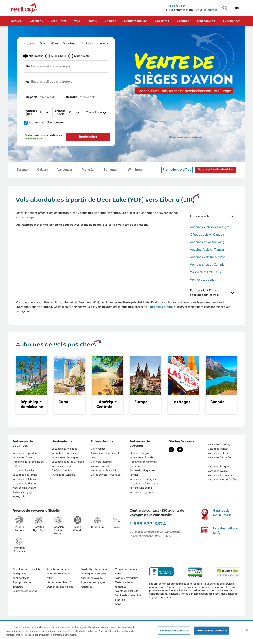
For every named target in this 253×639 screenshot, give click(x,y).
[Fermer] (246, 630)
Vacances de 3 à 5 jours (143, 479)
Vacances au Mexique (64, 448)
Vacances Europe (62, 466)
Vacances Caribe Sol (219, 457)
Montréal (88, 169)
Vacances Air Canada (220, 475)
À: (27, 81)
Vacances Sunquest (219, 466)
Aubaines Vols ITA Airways (207, 257)
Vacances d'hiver (23, 457)
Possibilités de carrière (94, 569)
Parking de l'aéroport (93, 573)
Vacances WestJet (218, 471)
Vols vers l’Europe (101, 461)
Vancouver (64, 169)
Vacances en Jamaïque (65, 457)
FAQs (118, 604)
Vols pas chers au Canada (207, 264)
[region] (126, 630)
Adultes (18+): (31, 112)
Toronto (22, 169)
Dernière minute (135, 21)
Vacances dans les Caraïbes (68, 461)
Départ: (31, 97)
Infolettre (18, 586)
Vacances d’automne (25, 474)
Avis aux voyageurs (126, 578)
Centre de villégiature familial (142, 472)
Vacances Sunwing (219, 444)
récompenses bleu (59, 582)
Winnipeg (135, 169)
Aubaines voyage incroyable (23, 494)
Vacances (36, 21)
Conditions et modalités (26, 569)
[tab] (29, 43)
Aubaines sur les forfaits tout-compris (144, 464)
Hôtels (92, 21)
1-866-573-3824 (176, 5)
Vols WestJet (98, 448)
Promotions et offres (177, 169)
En (237, 7)
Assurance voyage (92, 578)
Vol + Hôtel (58, 21)
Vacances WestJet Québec (223, 479)
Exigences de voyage (25, 591)
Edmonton (111, 169)
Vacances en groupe (142, 492)
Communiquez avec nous (126, 571)
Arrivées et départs (58, 569)
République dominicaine (66, 453)
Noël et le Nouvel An (25, 488)
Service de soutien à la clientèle (128, 597)
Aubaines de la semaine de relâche (28, 464)
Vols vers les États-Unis (205, 272)
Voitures (110, 21)
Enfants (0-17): (60, 112)
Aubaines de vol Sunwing (207, 242)
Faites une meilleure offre (58, 576)
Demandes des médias (60, 586)
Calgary (42, 169)
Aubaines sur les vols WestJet (209, 227)
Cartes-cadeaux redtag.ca (124, 584)
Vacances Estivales (23, 470)
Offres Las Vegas (139, 453)
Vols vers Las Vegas (203, 279)
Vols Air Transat (100, 466)
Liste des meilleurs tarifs (226, 530)
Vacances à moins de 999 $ (215, 169)
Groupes (183, 21)
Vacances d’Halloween (26, 479)
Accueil (16, 21)
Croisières (162, 21)
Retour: (71, 97)
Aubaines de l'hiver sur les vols (106, 455)
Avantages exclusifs (126, 591)
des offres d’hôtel (161, 307)
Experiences (231, 21)
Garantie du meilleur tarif (222, 513)
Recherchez (88, 137)
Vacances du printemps (26, 453)
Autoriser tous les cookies (211, 630)
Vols (77, 21)
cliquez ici (211, 10)
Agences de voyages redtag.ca (93, 584)
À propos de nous (23, 582)
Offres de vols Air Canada (207, 234)
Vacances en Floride (141, 457)
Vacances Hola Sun (219, 453)
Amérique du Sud (62, 470)
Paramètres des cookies (174, 630)
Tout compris (206, 21)
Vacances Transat (218, 448)
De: (28, 66)
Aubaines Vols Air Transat (207, 249)
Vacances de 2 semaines (144, 483)
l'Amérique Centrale (63, 474)
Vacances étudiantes (25, 483)
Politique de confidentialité (21, 576)
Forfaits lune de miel (141, 488)
